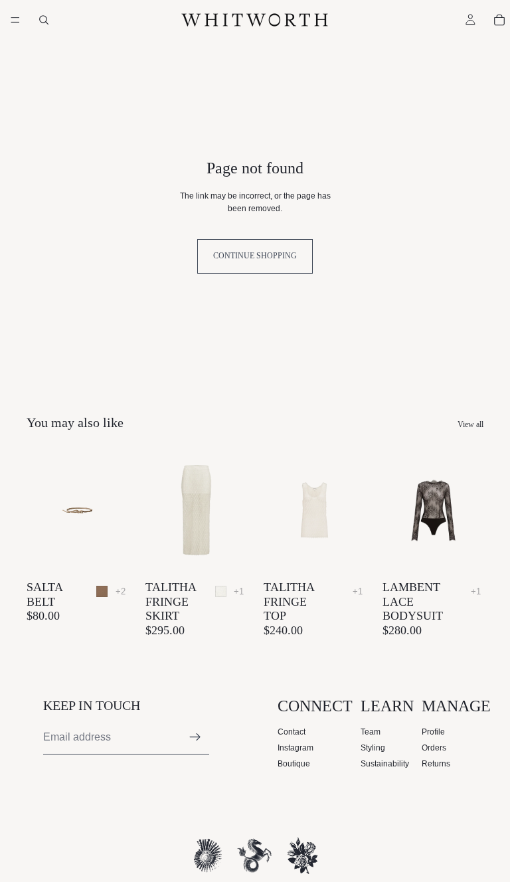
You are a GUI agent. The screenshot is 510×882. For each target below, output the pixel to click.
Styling (373, 747)
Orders (434, 747)
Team (371, 732)
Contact (291, 732)
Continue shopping (255, 255)
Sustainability (385, 763)
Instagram (295, 747)
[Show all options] (121, 591)
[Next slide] (113, 510)
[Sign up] (195, 737)
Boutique (294, 763)
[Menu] (15, 20)
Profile (433, 732)
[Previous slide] (41, 510)
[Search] (43, 20)
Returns (436, 763)
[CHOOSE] (108, 553)
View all (470, 424)
